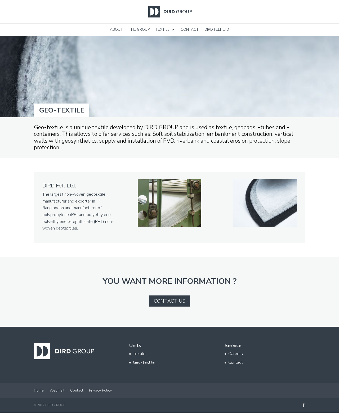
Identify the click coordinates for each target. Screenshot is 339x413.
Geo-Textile (144, 362)
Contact (190, 29)
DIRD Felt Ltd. (59, 185)
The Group (139, 29)
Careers (235, 354)
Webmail (57, 390)
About (116, 29)
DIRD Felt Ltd (216, 29)
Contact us (169, 301)
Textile (162, 29)
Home (39, 390)
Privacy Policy (100, 390)
